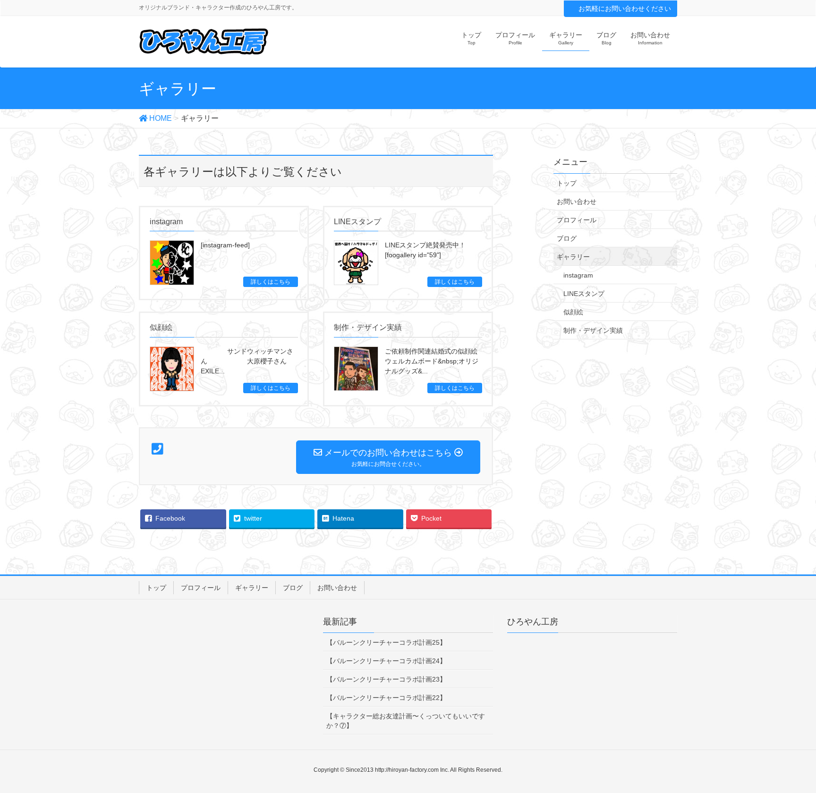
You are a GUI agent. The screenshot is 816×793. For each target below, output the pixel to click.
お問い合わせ (576, 201)
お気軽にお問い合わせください (624, 8)
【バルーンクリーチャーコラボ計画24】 (386, 661)
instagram (578, 275)
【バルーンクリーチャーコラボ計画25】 (386, 642)
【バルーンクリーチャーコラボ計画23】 (386, 679)
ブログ (567, 238)
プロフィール (576, 220)
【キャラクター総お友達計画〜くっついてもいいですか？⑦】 (405, 720)
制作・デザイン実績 (593, 330)
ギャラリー (573, 257)
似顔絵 (573, 312)
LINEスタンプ (583, 293)
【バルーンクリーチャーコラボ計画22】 (386, 697)
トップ (567, 183)
